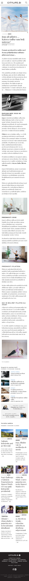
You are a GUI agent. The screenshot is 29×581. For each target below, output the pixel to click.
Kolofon (10, 576)
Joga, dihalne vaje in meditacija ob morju (21, 446)
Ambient (13, 388)
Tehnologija (5, 516)
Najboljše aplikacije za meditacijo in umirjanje (18, 382)
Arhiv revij (17, 565)
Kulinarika (22, 559)
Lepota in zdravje (15, 371)
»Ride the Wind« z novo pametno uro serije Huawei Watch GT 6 (21, 482)
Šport (9, 34)
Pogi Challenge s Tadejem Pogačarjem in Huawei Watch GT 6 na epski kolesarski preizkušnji (7, 484)
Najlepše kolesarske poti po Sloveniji (7, 443)
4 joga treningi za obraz (18, 373)
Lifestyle (13, 380)
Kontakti (11, 565)
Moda (18, 558)
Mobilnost (13, 561)
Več (3, 456)
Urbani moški (22, 561)
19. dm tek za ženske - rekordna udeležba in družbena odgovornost (21, 524)
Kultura (14, 562)
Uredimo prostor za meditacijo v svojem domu (18, 390)
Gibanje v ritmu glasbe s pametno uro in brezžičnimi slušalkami (7, 523)
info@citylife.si (17, 577)
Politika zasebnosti (18, 576)
